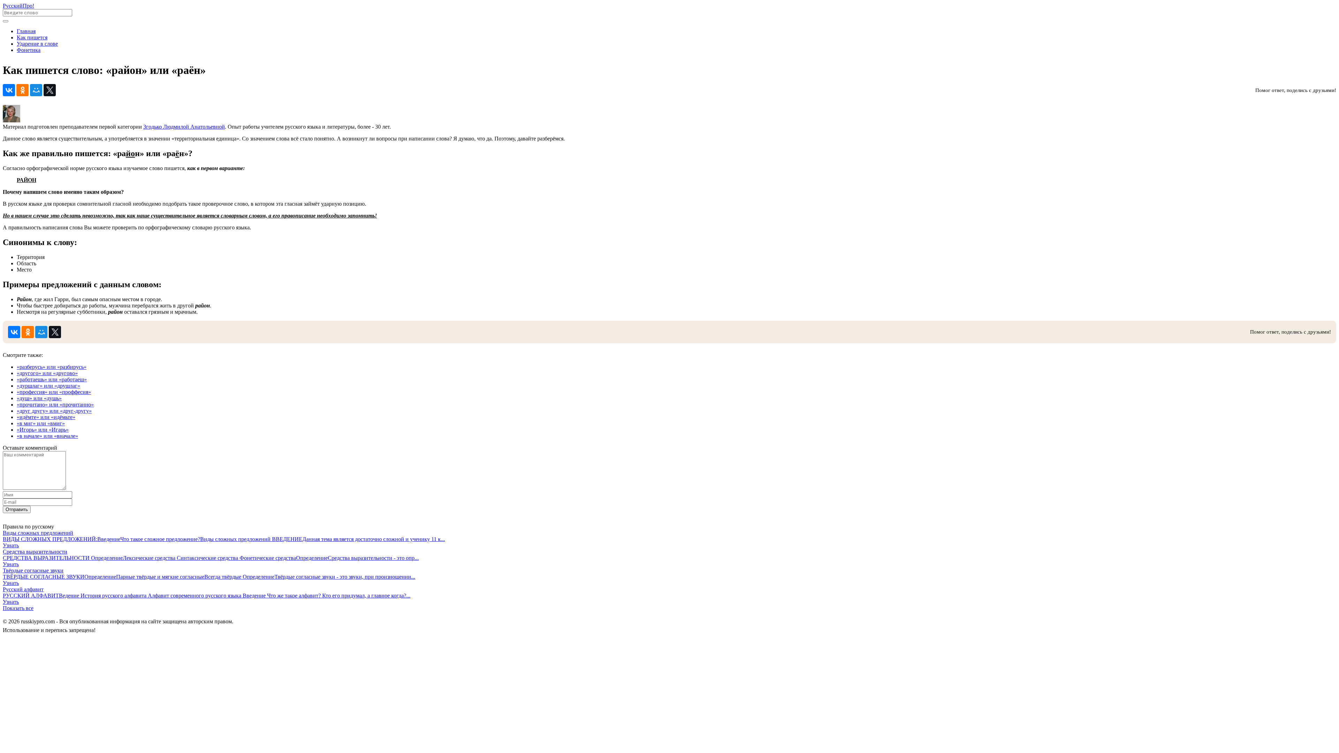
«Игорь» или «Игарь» (43, 430)
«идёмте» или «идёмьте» (46, 417)
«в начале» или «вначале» (47, 436)
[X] (50, 90)
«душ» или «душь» (39, 398)
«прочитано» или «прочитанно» (55, 405)
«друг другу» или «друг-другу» (54, 411)
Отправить (17, 509)
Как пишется (32, 37)
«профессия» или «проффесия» (54, 392)
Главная (26, 31)
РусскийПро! (18, 6)
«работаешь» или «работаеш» (52, 379)
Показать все (18, 608)
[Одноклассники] (22, 90)
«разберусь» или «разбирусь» (51, 367)
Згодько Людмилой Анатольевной (184, 127)
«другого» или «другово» (47, 373)
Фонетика (28, 50)
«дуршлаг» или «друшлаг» (48, 386)
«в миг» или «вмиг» (41, 423)
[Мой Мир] (36, 90)
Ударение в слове (37, 44)
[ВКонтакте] (9, 90)
